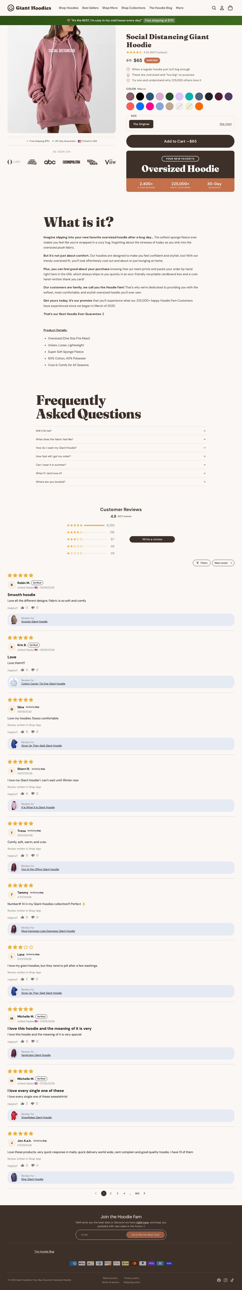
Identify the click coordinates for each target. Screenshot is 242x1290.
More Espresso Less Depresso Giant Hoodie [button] (48, 931)
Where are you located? (50, 481)
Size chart (226, 124)
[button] (90, 525)
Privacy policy (131, 1278)
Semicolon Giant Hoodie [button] (36, 1055)
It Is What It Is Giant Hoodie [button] (38, 807)
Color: (136, 88)
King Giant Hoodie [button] (32, 1179)
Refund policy (110, 1278)
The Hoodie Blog (44, 1251)
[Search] (214, 8)
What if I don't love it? (49, 473)
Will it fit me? (44, 430)
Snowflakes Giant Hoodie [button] (36, 1117)
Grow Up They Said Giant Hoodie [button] (41, 745)
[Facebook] (219, 1280)
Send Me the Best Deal (145, 1234)
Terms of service (110, 1282)
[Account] (222, 8)
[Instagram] (225, 1280)
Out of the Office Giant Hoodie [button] (40, 869)
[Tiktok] (232, 1280)
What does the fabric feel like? (54, 439)
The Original (141, 124)
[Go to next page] (145, 1193)
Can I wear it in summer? (51, 464)
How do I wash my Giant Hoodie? (56, 447)
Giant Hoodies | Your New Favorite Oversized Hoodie (43, 1280)
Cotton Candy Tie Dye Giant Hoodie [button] (43, 683)
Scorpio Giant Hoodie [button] (34, 621)
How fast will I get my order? (53, 456)
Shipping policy (132, 1282)
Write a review (152, 539)
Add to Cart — (180, 141)
